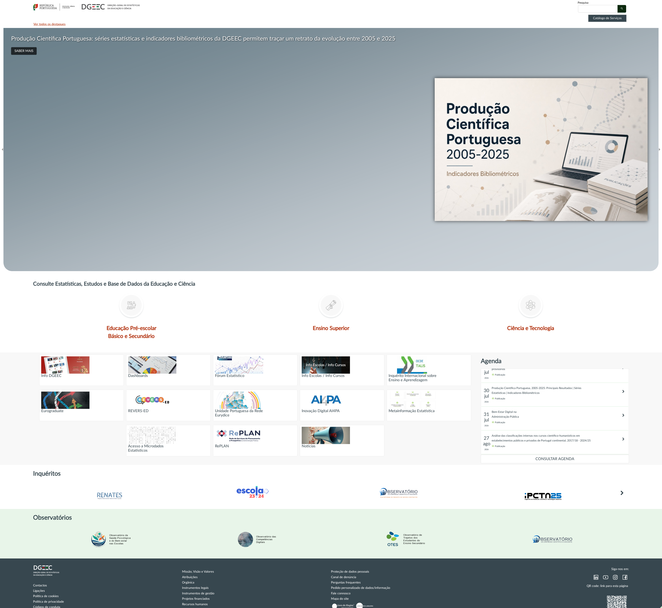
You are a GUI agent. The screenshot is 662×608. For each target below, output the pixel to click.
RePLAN (222, 446)
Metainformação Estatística (412, 411)
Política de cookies (46, 596)
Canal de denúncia (343, 577)
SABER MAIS (23, 51)
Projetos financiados (196, 598)
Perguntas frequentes (346, 582)
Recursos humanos (195, 604)
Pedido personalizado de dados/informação (360, 588)
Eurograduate (52, 411)
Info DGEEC (51, 376)
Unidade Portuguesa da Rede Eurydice (239, 413)
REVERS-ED (138, 411)
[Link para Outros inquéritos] (622, 496)
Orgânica (188, 582)
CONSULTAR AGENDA (554, 459)
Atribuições (190, 577)
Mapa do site (340, 598)
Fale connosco (340, 593)
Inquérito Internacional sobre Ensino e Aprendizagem (413, 378)
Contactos (40, 585)
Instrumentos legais (195, 588)
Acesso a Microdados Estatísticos (146, 448)
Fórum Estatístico (229, 376)
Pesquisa (583, 2)
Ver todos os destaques (49, 24)
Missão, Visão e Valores (198, 571)
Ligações (39, 590)
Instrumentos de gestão (198, 593)
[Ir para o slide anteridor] (2, 149)
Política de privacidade (48, 601)
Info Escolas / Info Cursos (323, 376)
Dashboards (138, 376)
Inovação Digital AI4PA (321, 411)
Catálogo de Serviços (607, 18)
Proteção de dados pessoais (350, 571)
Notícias (308, 446)
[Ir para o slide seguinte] (659, 149)
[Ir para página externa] (109, 499)
